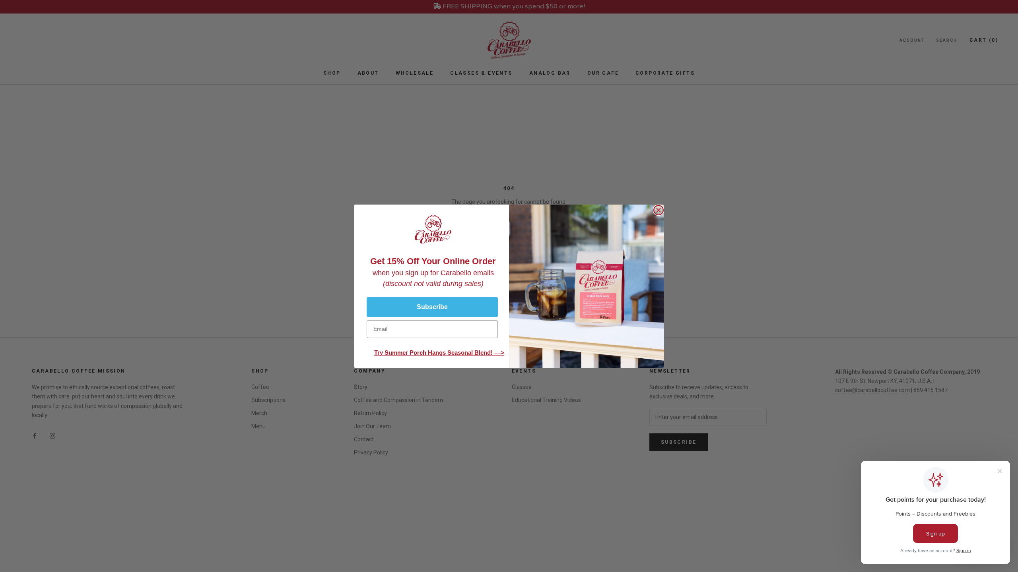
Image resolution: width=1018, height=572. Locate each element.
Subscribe (432, 306)
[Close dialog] (658, 210)
